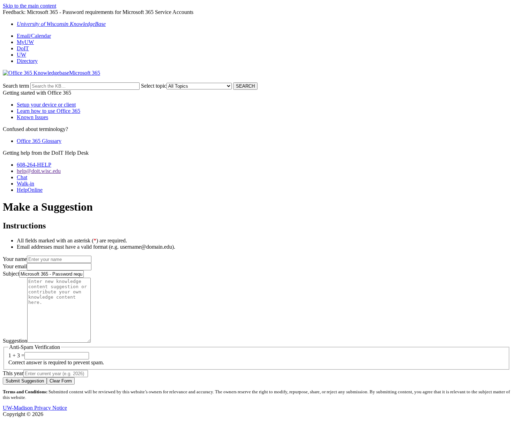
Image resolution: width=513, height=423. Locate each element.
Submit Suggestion (25, 381)
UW (21, 55)
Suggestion (15, 341)
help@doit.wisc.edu (39, 171)
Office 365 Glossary (39, 141)
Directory (27, 61)
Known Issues (32, 117)
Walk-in (25, 184)
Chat (22, 177)
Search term (16, 86)
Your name (15, 259)
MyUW (25, 42)
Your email (15, 266)
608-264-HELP (34, 165)
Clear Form (61, 381)
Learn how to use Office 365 (48, 111)
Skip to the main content (29, 6)
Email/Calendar (34, 36)
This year (13, 373)
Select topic (153, 86)
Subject (11, 274)
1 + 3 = (16, 355)
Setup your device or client (46, 105)
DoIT (23, 48)
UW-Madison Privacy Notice (35, 408)
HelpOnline (30, 190)
